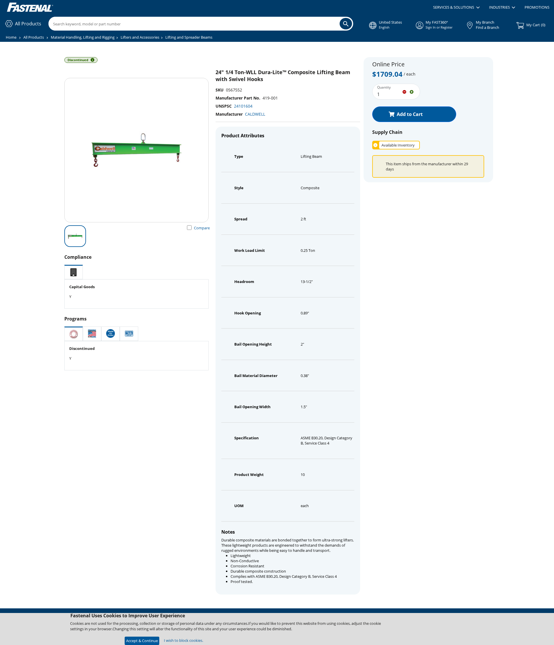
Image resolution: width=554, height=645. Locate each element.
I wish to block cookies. (183, 640)
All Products (33, 37)
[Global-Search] (346, 23)
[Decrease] (404, 91)
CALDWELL (255, 114)
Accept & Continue (142, 640)
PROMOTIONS (537, 7)
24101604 (243, 106)
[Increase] (411, 91)
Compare (202, 227)
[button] (456, 7)
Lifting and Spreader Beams (188, 37)
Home (11, 37)
